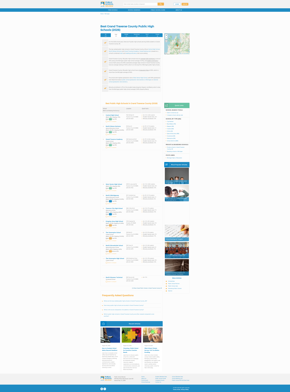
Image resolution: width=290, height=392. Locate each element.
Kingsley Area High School (114, 221)
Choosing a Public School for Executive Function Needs (130, 350)
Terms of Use (176, 390)
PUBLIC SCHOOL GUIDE (158, 10)
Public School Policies (174, 284)
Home (142, 377)
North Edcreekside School (114, 246)
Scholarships (171, 281)
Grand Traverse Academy (132, 51)
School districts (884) (172, 141)
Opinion (170, 291)
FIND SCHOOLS (112, 10)
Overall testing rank (145, 51)
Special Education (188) (173, 134)
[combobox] (139, 4)
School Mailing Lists (177, 378)
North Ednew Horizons (115, 51)
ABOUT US (179, 10)
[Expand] (166, 41)
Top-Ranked (170, 121)
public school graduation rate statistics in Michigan (136, 80)
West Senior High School (140, 78)
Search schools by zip (172, 113)
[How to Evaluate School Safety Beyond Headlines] (110, 335)
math (121, 53)
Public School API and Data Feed (180, 380)
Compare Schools (159, 380)
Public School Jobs (173, 286)
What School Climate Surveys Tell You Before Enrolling (151, 350)
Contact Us (158, 382)
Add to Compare (112, 121)
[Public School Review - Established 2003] (106, 4)
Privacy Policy (185, 390)
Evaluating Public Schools (175, 288)
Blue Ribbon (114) (171, 124)
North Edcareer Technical (114, 277)
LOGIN (177, 4)
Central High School (154, 49)
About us (143, 378)
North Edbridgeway (112, 195)
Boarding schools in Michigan (175, 151)
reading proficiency (131, 53)
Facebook (104, 388)
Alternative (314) (171, 138)
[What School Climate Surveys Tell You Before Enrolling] (153, 335)
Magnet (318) (170, 126)
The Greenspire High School (115, 259)
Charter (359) (170, 129)
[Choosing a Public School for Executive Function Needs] (131, 335)
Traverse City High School (114, 208)
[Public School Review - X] (101, 389)
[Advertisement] (131, 166)
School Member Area (177, 377)
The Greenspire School (113, 233)
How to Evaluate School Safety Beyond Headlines (109, 349)
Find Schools (144, 380)
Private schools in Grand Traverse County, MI (175, 148)
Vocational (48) (171, 136)
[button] (177, 46)
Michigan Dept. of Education (174, 158)
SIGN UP (185, 4)
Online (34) (170, 131)
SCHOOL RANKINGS (134, 10)
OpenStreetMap (186, 53)
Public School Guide (160, 378)
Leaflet (180, 53)
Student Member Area (161, 377)
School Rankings (145, 382)
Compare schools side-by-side (175, 115)
